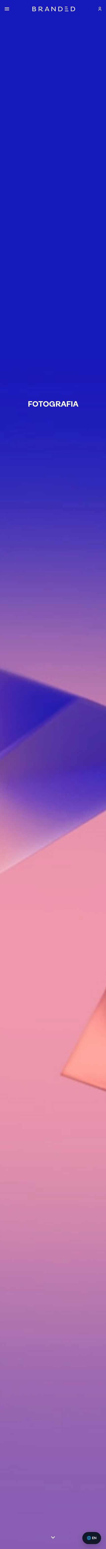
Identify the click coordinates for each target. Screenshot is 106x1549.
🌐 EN (92, 1538)
